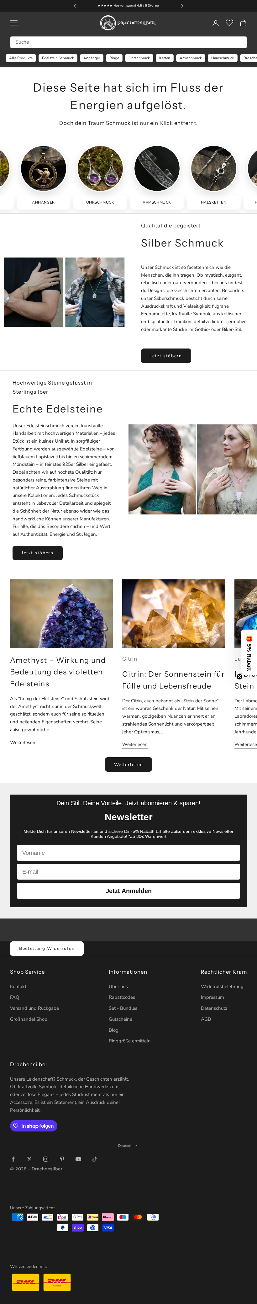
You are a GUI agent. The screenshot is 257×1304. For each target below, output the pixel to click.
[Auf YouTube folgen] (78, 1159)
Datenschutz (214, 1008)
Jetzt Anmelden (129, 890)
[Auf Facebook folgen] (13, 1159)
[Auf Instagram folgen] (46, 1159)
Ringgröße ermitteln (130, 1041)
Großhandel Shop (28, 1019)
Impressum (212, 997)
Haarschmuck (222, 58)
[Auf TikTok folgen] (95, 1159)
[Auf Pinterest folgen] (62, 1159)
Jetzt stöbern (166, 356)
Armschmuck (191, 58)
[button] (249, 652)
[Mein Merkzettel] (229, 23)
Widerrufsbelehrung (222, 986)
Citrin (129, 659)
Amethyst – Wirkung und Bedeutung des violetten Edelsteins (58, 672)
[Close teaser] (239, 676)
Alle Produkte (21, 58)
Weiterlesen (22, 742)
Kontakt (18, 986)
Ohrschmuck (139, 58)
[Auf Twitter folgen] (29, 1159)
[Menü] (247, 1229)
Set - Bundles (123, 1008)
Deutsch (125, 1145)
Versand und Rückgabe (34, 1008)
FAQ (14, 997)
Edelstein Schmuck (58, 58)
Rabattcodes (122, 997)
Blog (113, 1030)
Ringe (114, 58)
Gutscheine (120, 1019)
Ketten (164, 58)
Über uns (118, 986)
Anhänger (91, 58)
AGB (206, 1019)
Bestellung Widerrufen (47, 948)
